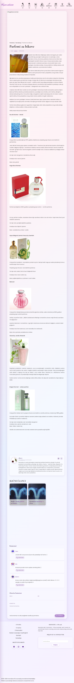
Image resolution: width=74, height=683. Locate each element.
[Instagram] (18, 647)
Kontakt (18, 635)
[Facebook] (58, 458)
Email (11, 596)
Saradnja (18, 638)
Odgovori (21, 557)
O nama (18, 628)
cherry (15, 51)
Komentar (12, 603)
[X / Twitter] (61, 458)
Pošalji (60, 615)
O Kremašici (18, 630)
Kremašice (32, 679)
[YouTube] (23, 647)
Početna (12, 43)
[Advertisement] (37, 442)
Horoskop (18, 43)
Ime (38, 596)
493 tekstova (22, 460)
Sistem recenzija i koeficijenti (18, 633)
